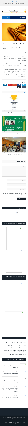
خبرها (14, 422)
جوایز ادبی (16, 423)
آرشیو (6, 422)
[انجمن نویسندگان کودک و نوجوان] (14, 11)
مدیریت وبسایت (21, 47)
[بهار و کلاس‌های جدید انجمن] (14, 32)
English (3, 423)
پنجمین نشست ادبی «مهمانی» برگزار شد (16, 154)
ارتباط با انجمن (9, 423)
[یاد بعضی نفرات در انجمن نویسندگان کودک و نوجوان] (14, 103)
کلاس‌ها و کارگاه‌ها (5, 48)
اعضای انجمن (22, 423)
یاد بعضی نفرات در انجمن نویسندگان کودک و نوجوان (14, 3)
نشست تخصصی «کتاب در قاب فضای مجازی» (16, 133)
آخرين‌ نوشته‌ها (22, 359)
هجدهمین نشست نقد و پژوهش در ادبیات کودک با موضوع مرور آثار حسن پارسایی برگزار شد (10, 390)
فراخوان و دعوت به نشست (12, 359)
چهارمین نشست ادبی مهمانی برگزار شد (18, 354)
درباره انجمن (19, 422)
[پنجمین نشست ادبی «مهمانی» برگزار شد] (14, 145)
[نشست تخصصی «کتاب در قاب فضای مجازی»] (14, 124)
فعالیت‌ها (10, 422)
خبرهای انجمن (10, 48)
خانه (24, 422)
